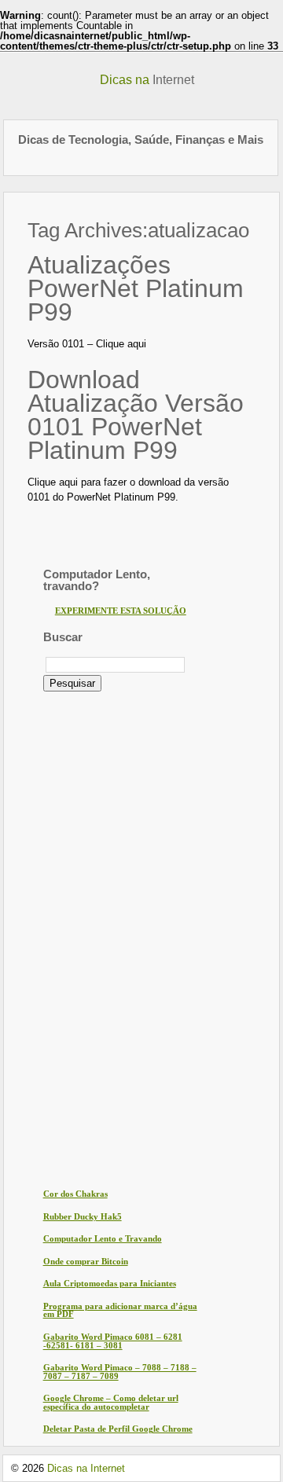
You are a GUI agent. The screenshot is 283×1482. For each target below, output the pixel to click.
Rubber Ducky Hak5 (82, 1216)
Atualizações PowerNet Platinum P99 (136, 288)
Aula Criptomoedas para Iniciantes (109, 1283)
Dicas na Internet (86, 1468)
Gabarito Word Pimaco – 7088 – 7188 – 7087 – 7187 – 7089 (120, 1372)
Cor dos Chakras (75, 1194)
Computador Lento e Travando (102, 1238)
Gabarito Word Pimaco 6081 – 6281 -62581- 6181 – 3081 (112, 1341)
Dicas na (147, 79)
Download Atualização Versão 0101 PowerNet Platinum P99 (136, 414)
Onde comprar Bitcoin (85, 1261)
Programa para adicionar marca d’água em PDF (120, 1310)
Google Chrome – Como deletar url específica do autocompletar (110, 1402)
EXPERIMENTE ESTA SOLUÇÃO (120, 611)
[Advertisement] (106, 939)
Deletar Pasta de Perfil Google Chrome (118, 1429)
